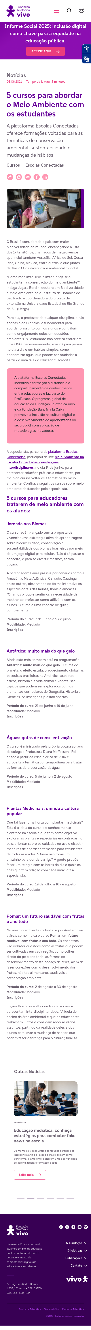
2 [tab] (30, 1198)
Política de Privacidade (73, 1309)
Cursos (13, 165)
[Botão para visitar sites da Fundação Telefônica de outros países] (81, 10)
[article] (45, 640)
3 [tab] (40, 1198)
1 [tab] (21, 1198)
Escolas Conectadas (44, 165)
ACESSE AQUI (41, 51)
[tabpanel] (46, 1130)
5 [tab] (60, 1198)
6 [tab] (70, 1198)
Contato (76, 1265)
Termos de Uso (51, 1309)
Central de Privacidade (30, 1309)
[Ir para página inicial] (16, 10)
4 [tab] (50, 1198)
